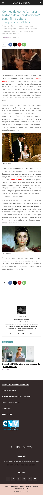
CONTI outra (7, 37)
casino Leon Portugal (21, 488)
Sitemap (28, 486)
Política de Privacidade (11, 486)
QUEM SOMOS (7, 414)
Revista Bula (16, 180)
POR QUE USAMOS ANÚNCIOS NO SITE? (15, 385)
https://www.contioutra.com (21, 319)
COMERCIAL (6, 408)
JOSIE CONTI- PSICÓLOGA (11, 402)
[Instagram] (15, 333)
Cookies (22, 486)
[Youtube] (32, 333)
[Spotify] (23, 333)
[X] (15, 45)
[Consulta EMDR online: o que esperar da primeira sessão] (21, 347)
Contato (35, 486)
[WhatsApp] (24, 45)
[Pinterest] (20, 45)
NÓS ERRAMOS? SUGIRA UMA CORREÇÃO (16, 396)
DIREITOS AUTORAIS (9, 391)
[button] (3, 2)
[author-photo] (21, 313)
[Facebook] (10, 45)
